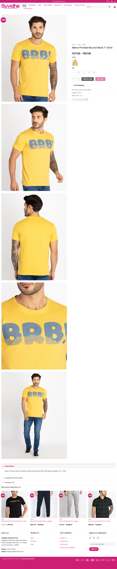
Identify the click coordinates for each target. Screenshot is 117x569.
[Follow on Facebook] (106, 1)
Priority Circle (79, 5)
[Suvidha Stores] (10, 7)
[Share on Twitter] (76, 99)
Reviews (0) (9, 482)
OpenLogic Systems (28, 559)
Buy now (100, 79)
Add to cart (87, 79)
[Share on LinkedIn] (86, 99)
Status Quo (79, 95)
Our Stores (68, 5)
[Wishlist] (111, 1)
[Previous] (1, 510)
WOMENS (32, 5)
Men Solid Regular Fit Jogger (68, 521)
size (73, 68)
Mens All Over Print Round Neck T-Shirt (13, 521)
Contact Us (28, 8)
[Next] (115, 510)
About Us (57, 5)
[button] (115, 7)
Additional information (14, 478)
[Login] (115, 1)
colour (74, 57)
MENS (24, 5)
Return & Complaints (67, 548)
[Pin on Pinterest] (83, 99)
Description (9, 466)
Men (32, 538)
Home (74, 44)
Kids (32, 544)
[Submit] (109, 6)
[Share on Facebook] (73, 99)
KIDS (39, 5)
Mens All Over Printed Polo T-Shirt (99, 521)
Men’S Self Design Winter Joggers (41, 521)
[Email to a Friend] (80, 99)
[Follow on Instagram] (108, 1)
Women (33, 541)
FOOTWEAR (48, 5)
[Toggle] (3, 466)
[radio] (75, 62)
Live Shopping (79, 85)
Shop (79, 44)
